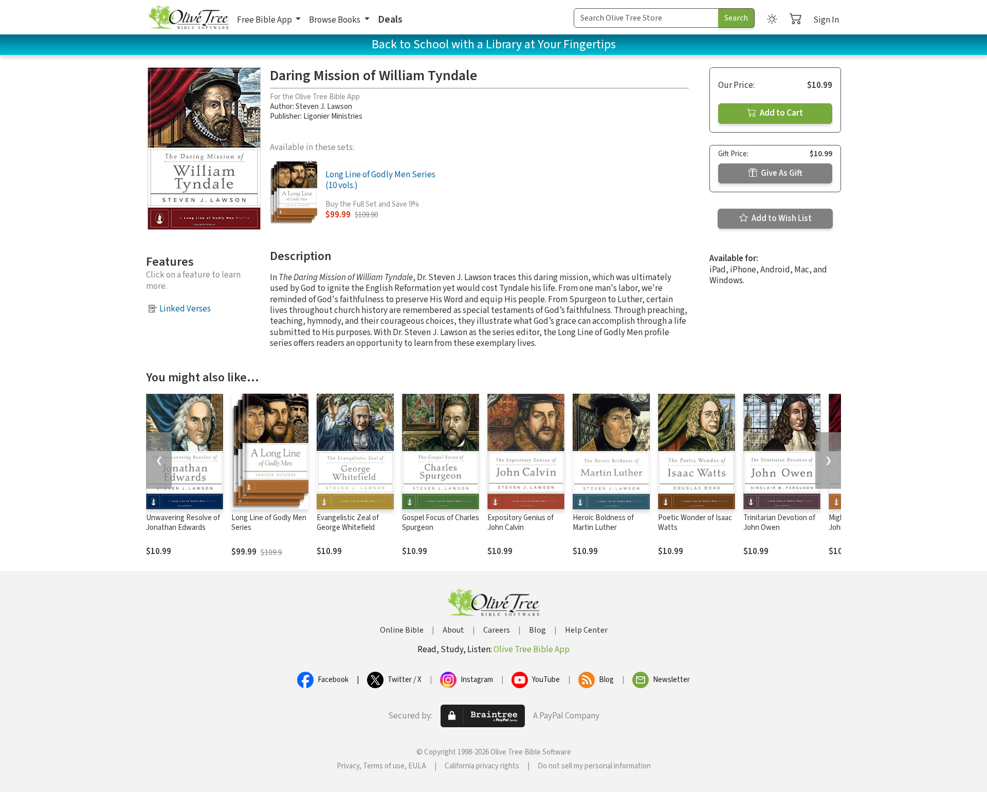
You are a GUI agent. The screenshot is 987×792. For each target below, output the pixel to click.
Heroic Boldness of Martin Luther (603, 522)
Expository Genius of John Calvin (520, 522)
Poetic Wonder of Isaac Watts (695, 522)
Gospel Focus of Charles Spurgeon (440, 522)
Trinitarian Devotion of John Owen (779, 522)
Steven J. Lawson (324, 106)
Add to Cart (780, 113)
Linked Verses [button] (185, 309)
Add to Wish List (781, 218)
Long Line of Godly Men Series (268, 522)
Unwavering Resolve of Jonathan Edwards (183, 522)
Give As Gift (780, 173)
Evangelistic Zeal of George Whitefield (348, 522)
